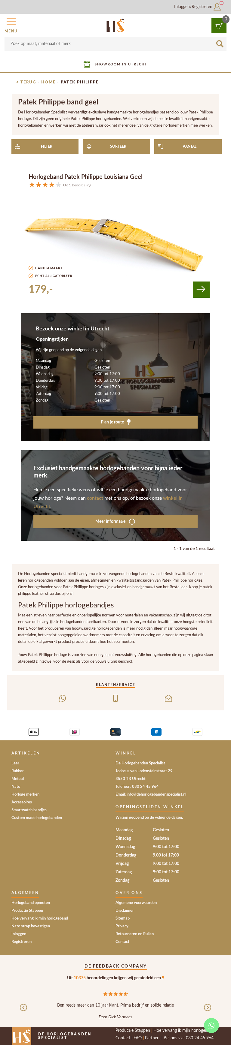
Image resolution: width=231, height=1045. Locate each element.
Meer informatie (110, 521)
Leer (15, 763)
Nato (15, 787)
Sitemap (123, 918)
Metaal (17, 779)
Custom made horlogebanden (36, 818)
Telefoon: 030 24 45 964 (137, 787)
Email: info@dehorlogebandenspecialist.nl (151, 795)
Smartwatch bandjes (29, 810)
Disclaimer (125, 911)
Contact (122, 942)
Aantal (189, 146)
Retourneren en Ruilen (135, 934)
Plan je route (113, 422)
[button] (11, 24)
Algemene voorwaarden (136, 903)
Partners (152, 1038)
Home (48, 82)
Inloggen (18, 934)
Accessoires (21, 802)
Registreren (21, 942)
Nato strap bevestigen (30, 926)
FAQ (138, 1038)
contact (95, 498)
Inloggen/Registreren (194, 7)
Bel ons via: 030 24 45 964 (189, 1038)
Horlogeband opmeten (30, 903)
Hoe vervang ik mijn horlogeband (39, 918)
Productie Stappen (27, 911)
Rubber (17, 771)
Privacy (122, 926)
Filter (46, 146)
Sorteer (118, 146)
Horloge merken (25, 795)
